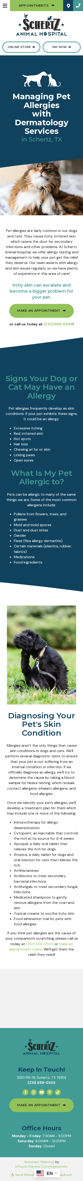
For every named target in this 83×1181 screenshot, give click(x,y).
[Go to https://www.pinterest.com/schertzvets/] (50, 1092)
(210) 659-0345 (58, 324)
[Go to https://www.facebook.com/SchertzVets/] (25, 1092)
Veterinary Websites (39, 1162)
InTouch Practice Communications (41, 1166)
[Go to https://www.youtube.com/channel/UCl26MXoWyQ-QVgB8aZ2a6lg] (42, 1092)
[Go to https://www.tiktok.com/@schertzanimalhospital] (58, 1092)
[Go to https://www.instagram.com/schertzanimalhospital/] (33, 1092)
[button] (78, 5)
